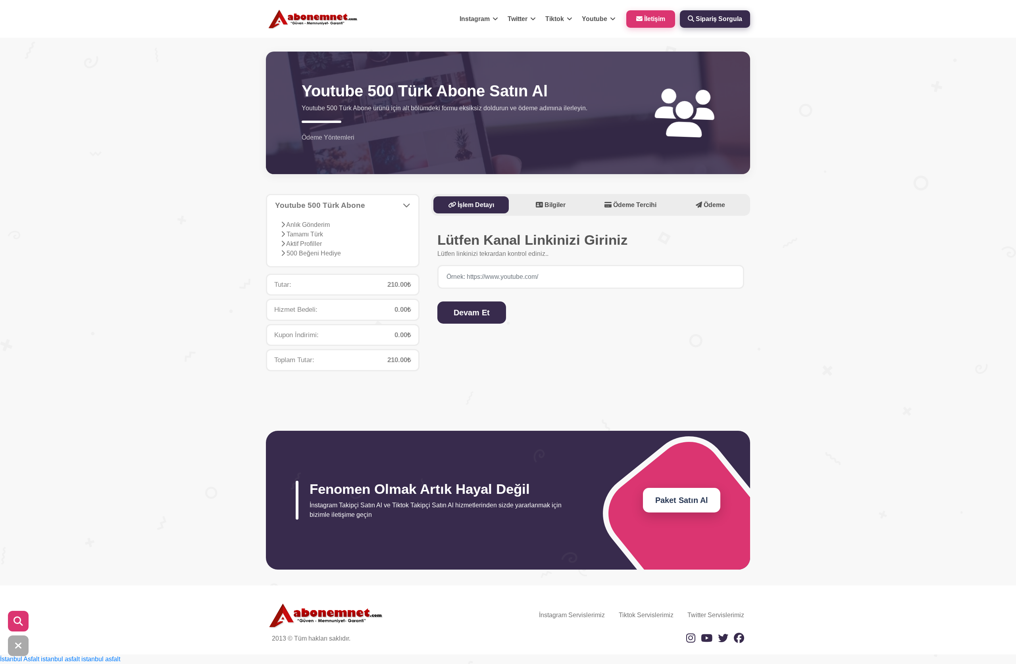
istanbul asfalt (60, 659)
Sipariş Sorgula (718, 18)
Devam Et (472, 312)
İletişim (654, 18)
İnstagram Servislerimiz (572, 615)
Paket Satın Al (681, 500)
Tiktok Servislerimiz (646, 615)
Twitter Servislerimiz (715, 615)
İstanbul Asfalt (19, 659)
